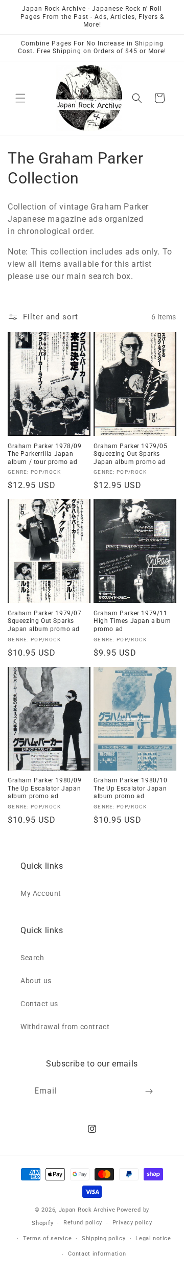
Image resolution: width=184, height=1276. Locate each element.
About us (36, 981)
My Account (40, 893)
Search (32, 958)
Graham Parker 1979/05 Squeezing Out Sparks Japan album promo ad (131, 454)
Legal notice (153, 1238)
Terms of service (47, 1238)
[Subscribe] (149, 1091)
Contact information (97, 1253)
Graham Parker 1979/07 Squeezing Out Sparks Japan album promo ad (45, 621)
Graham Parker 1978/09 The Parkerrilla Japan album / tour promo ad (45, 454)
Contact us (39, 1004)
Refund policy (82, 1222)
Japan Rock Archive (87, 1210)
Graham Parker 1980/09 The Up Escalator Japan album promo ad (45, 788)
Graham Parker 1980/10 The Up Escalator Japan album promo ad (131, 788)
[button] (20, 98)
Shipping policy (104, 1238)
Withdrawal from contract (64, 1027)
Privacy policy (132, 1222)
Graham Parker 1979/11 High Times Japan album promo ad (132, 621)
